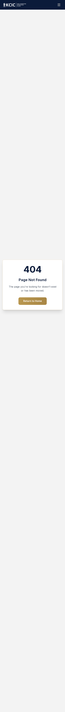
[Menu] (59, 5)
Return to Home (32, 300)
